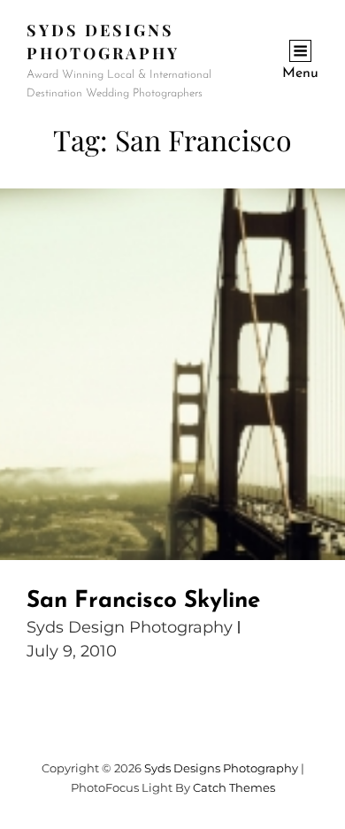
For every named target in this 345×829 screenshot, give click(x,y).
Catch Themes (234, 787)
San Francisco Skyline (143, 601)
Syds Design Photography (130, 627)
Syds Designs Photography (221, 768)
